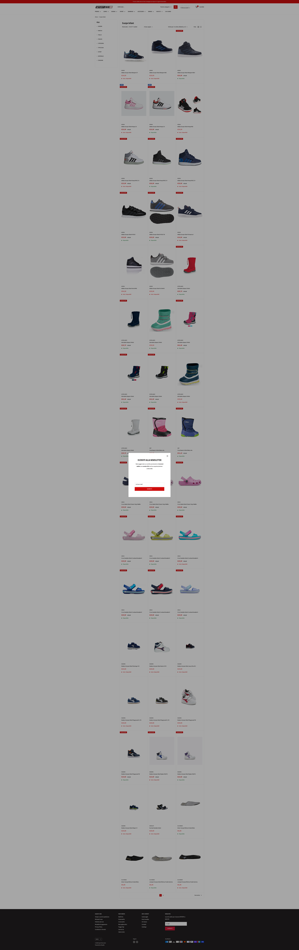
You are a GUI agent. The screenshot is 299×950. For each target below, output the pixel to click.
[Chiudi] (167, 456)
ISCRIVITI (149, 489)
